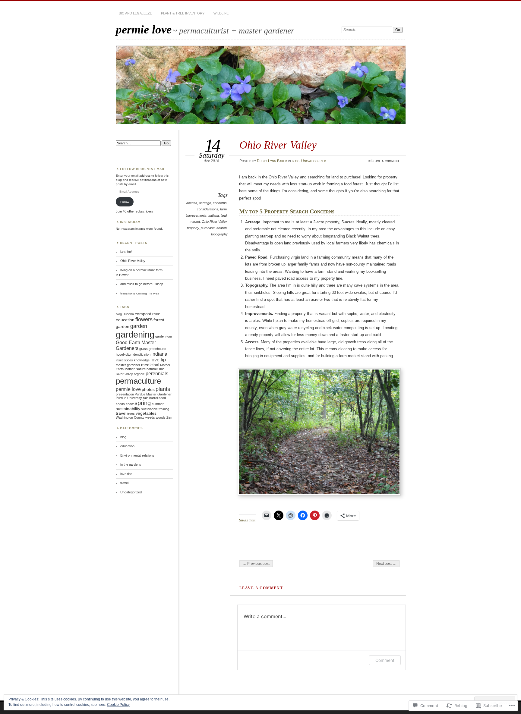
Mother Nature (135, 369)
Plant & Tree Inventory (182, 13)
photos (148, 389)
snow (130, 404)
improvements (196, 215)
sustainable (149, 409)
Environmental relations (137, 455)
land (224, 215)
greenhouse (157, 349)
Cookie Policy (118, 705)
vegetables (146, 413)
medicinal (150, 365)
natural (151, 369)
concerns (220, 203)
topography (219, 234)
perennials (157, 373)
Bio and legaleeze (135, 13)
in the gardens (130, 464)
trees (131, 413)
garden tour (163, 336)
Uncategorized (313, 161)
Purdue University (129, 398)
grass (143, 349)
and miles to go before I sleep (141, 284)
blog (295, 161)
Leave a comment (385, 161)
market (195, 221)
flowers (144, 319)
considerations (207, 209)
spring (142, 403)
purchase (208, 228)
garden (138, 326)
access (191, 203)
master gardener (128, 365)
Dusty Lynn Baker (272, 161)
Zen (169, 417)
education (125, 320)
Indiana (213, 215)
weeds (150, 417)
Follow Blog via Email (142, 169)
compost (143, 314)
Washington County (130, 417)
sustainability (128, 409)
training (164, 409)
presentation (125, 394)
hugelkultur (124, 354)
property (193, 228)
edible (156, 314)
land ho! (126, 251)
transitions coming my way (139, 293)
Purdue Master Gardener (153, 394)
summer (158, 404)
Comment (384, 660)
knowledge (142, 360)
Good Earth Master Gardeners (136, 345)
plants (163, 389)
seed (162, 398)
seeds (120, 404)
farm (223, 209)
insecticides (124, 360)
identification (141, 354)
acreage (205, 203)
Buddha (128, 314)
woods (161, 417)
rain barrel (150, 398)
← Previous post (256, 563)
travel (121, 413)
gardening (135, 334)
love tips (126, 474)
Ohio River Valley (214, 221)
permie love (144, 29)
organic (139, 374)
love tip (158, 359)
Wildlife (221, 13)
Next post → (386, 563)
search (221, 228)
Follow (124, 201)
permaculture (138, 380)
